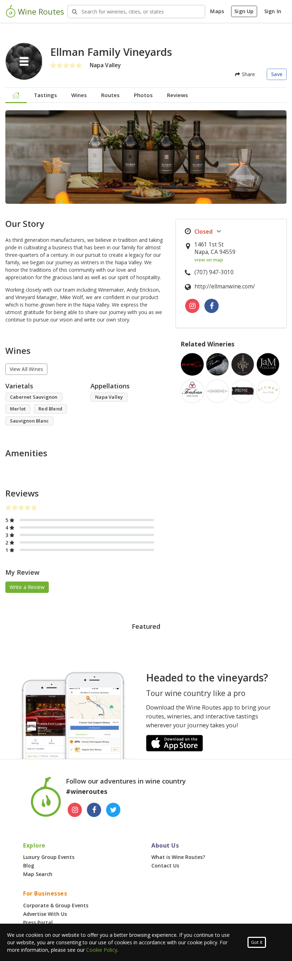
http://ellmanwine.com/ (224, 286)
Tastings (45, 95)
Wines (79, 95)
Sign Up (244, 11)
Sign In (272, 11)
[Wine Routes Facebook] (94, 810)
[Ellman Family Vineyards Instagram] (192, 306)
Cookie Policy (101, 949)
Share (247, 74)
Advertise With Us (45, 913)
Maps (217, 11)
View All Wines (26, 369)
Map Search (37, 874)
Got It (256, 942)
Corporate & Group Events (55, 905)
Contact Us (165, 865)
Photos (143, 95)
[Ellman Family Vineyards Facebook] (211, 306)
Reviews (177, 95)
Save (277, 74)
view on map (208, 259)
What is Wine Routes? (178, 857)
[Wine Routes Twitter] (113, 810)
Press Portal (38, 922)
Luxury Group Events (48, 857)
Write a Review (27, 587)
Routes (110, 95)
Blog (28, 865)
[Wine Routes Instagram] (75, 810)
